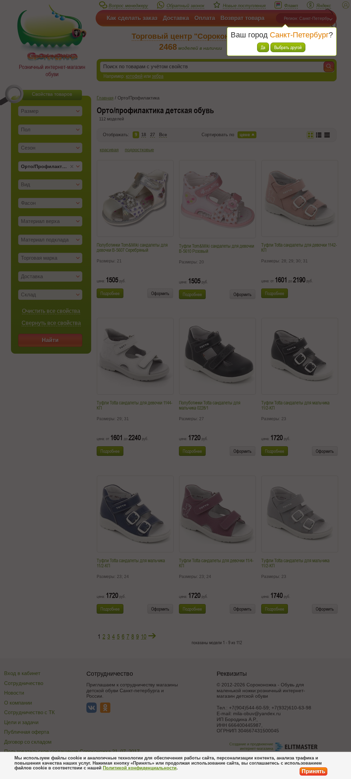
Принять (313, 771)
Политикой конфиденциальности (140, 767)
